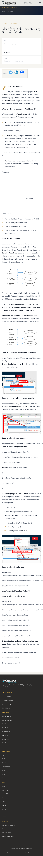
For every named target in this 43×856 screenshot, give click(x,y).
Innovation (5, 813)
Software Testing (18, 61)
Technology (5, 816)
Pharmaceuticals (6, 766)
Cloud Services (6, 724)
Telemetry (5, 747)
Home (3, 11)
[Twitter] (11, 72)
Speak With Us (28, 3)
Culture (4, 805)
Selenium (7, 61)
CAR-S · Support (6, 708)
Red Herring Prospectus (8, 825)
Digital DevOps (6, 716)
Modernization (6, 731)
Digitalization (5, 728)
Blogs (11, 11)
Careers (4, 798)
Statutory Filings (6, 832)
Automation (5, 739)
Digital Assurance (7, 720)
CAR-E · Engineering (7, 700)
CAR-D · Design (6, 696)
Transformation (6, 743)
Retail (3, 774)
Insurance (4, 770)
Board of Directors (7, 794)
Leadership (5, 790)
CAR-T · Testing (6, 704)
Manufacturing (6, 763)
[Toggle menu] (39, 3)
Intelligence (5, 735)
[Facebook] (22, 72)
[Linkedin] (16, 72)
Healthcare (5, 759)
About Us (4, 786)
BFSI (3, 755)
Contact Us (5, 809)
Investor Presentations (8, 836)
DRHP (3, 829)
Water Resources (6, 778)
